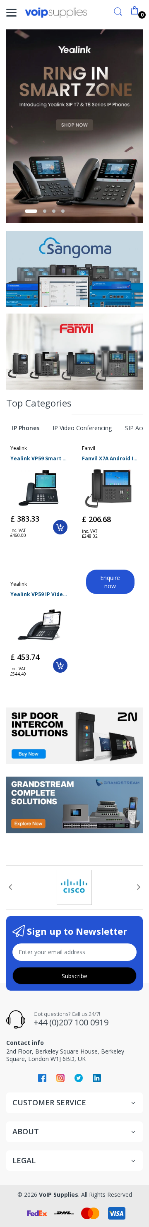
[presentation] (10, 887)
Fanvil (88, 448)
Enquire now (110, 582)
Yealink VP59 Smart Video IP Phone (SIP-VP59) (38, 458)
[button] (31, 211)
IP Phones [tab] (25, 428)
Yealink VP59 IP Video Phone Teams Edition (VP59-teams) (38, 594)
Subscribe (74, 976)
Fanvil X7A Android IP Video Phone (110, 458)
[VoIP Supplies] (56, 12)
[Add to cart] (60, 527)
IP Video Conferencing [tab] (82, 428)
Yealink (18, 448)
